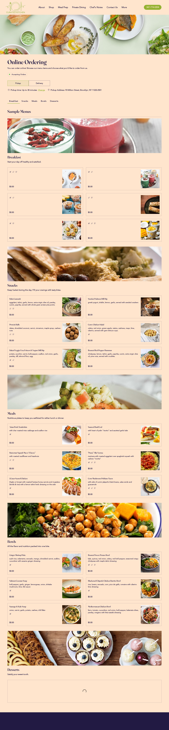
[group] (39, 83)
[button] (18, 83)
